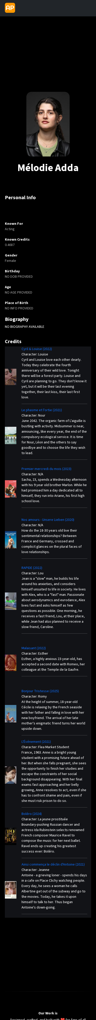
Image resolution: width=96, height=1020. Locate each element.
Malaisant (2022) (34, 648)
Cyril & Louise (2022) (37, 349)
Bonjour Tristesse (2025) (40, 691)
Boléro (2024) (32, 813)
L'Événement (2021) (36, 741)
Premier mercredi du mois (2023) (46, 469)
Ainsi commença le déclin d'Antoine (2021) (53, 864)
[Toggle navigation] (21, 8)
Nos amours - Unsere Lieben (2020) (48, 519)
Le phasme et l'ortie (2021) (42, 410)
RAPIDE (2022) (32, 567)
